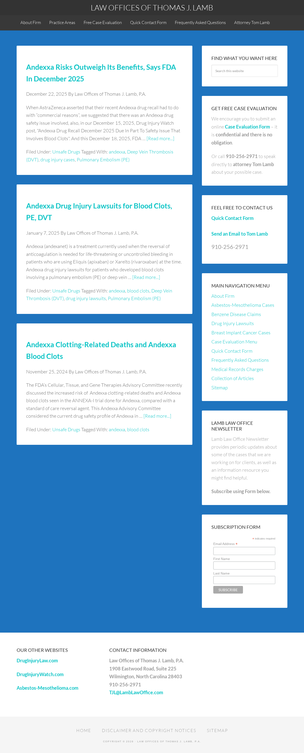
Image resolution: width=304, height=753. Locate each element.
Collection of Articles (232, 378)
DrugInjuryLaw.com (37, 660)
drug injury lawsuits (86, 298)
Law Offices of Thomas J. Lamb (152, 7)
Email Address (225, 544)
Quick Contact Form (232, 218)
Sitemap (219, 388)
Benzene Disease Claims (236, 314)
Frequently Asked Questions (240, 360)
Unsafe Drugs (66, 152)
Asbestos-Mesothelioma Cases (242, 305)
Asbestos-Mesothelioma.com (47, 688)
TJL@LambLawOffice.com (136, 692)
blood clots (138, 291)
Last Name (221, 573)
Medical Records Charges (237, 369)
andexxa (117, 152)
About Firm (222, 296)
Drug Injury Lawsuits (232, 323)
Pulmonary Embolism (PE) (103, 160)
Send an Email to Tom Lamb (239, 234)
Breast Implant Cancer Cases (241, 333)
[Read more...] (160, 138)
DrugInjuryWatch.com (40, 674)
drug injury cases (57, 160)
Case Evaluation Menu (234, 342)
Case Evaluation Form (247, 126)
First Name (221, 559)
